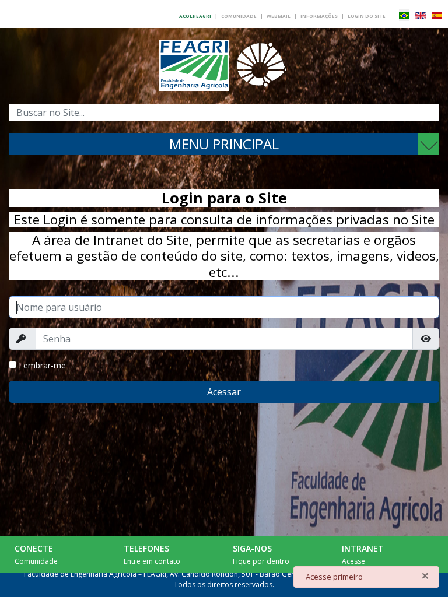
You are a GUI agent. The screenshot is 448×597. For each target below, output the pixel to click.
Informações (319, 16)
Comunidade (239, 16)
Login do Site (367, 16)
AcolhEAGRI (195, 16)
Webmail (278, 16)
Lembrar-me (42, 365)
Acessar (224, 391)
